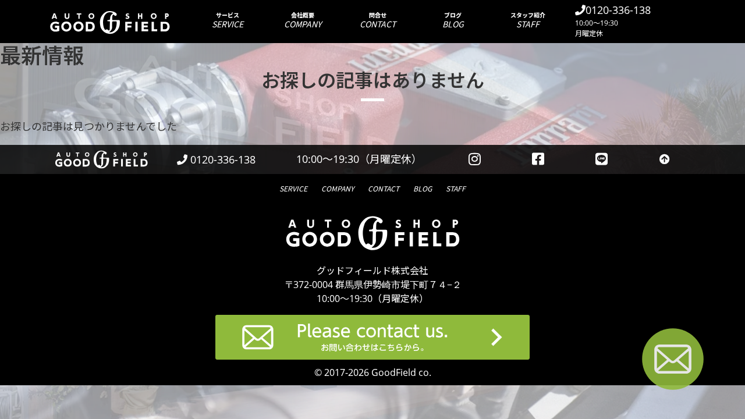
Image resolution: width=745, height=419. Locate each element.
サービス (227, 20)
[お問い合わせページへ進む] (673, 361)
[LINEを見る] (601, 159)
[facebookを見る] (538, 159)
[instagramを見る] (474, 159)
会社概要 (302, 20)
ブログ (453, 20)
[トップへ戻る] (665, 159)
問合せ (378, 20)
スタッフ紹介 (527, 20)
